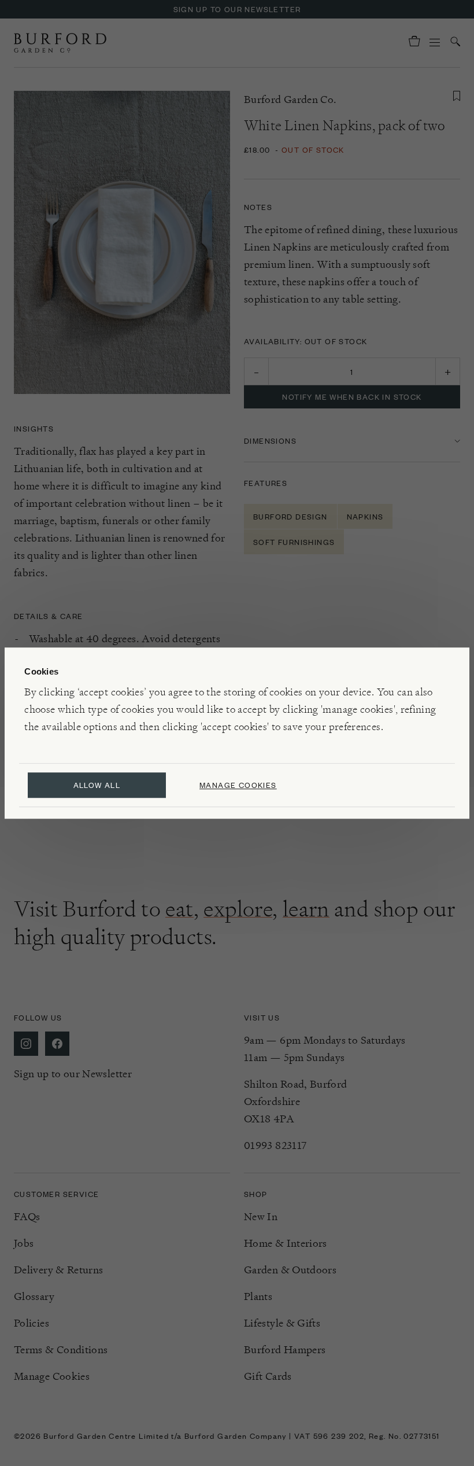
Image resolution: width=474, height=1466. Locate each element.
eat (179, 909)
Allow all (97, 784)
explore (237, 909)
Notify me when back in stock (351, 396)
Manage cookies (238, 784)
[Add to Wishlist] (456, 96)
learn (306, 909)
